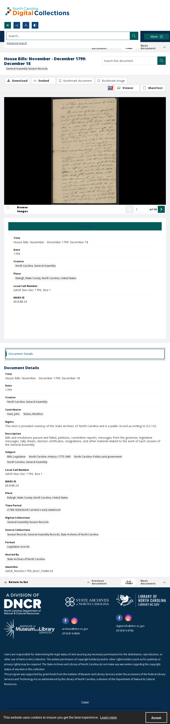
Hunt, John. (13, 414)
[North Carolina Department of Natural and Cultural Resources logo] (22, 604)
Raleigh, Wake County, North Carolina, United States (46, 278)
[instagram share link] (74, 620)
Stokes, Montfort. (33, 414)
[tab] (85, 226)
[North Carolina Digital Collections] (37, 11)
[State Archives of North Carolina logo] (87, 602)
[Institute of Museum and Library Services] (29, 629)
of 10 (153, 209)
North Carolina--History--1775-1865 (50, 456)
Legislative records (18, 546)
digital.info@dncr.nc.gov (130, 626)
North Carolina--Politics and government (98, 456)
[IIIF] (110, 87)
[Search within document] (161, 61)
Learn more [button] (108, 717)
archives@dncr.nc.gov (75, 629)
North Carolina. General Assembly (36, 265)
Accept (156, 717)
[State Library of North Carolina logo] (141, 600)
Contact (85, 702)
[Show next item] (161, 209)
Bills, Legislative (16, 456)
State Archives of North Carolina (26, 559)
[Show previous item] (129, 209)
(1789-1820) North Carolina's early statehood (33, 510)
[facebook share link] (65, 620)
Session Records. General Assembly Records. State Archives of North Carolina (52, 534)
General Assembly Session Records (26, 68)
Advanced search (17, 43)
